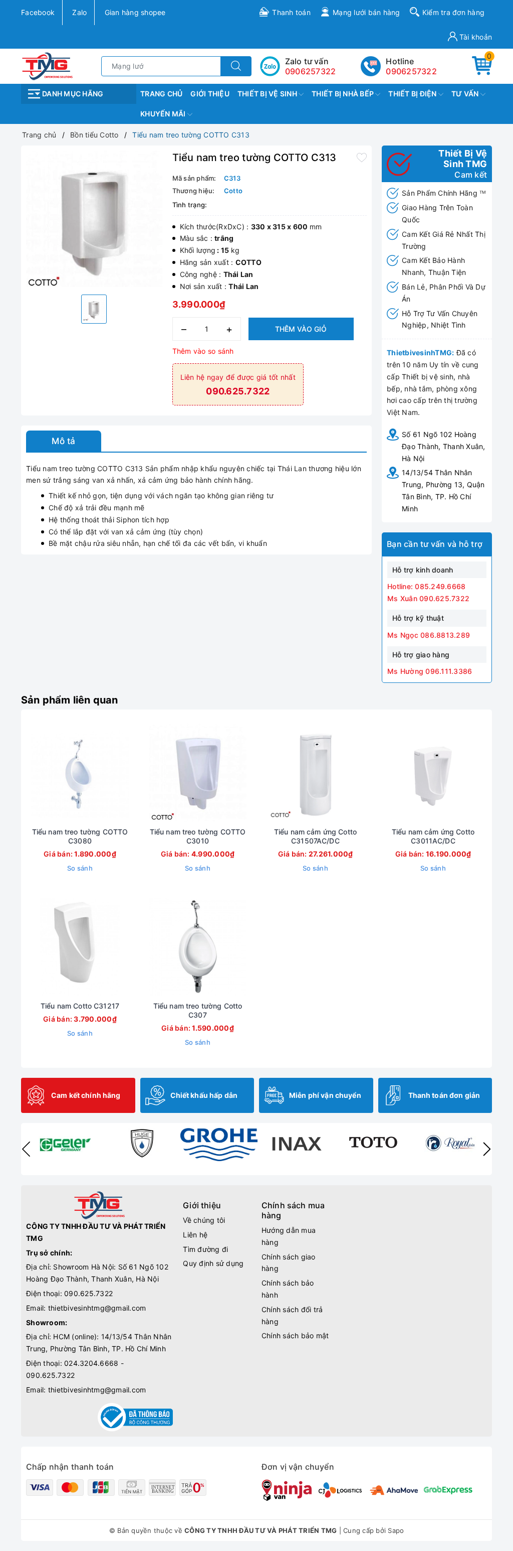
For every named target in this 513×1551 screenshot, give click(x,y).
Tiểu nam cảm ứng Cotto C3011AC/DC (433, 836)
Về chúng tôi (204, 1220)
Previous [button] (26, 1149)
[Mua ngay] (33, 772)
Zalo (79, 12)
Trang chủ (161, 93)
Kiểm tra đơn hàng (453, 12)
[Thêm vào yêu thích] (362, 157)
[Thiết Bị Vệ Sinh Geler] (64, 1143)
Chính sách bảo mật (295, 1335)
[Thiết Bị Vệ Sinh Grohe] (219, 1144)
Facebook (38, 12)
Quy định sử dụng (213, 1263)
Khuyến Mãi (163, 113)
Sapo (396, 1530)
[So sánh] (127, 772)
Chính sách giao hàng (289, 1262)
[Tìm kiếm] (235, 66)
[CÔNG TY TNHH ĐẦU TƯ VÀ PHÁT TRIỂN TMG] (47, 65)
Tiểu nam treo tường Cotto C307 (197, 1010)
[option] (94, 219)
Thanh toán (291, 12)
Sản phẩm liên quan (69, 700)
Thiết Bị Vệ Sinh (268, 93)
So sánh (80, 868)
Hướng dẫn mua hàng (289, 1236)
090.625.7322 (88, 1293)
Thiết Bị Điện (413, 93)
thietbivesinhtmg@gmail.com (97, 1308)
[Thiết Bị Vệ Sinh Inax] (296, 1143)
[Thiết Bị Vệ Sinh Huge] (141, 1143)
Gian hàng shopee (135, 12)
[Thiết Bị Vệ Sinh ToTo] (373, 1143)
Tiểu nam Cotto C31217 (80, 1006)
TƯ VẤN (465, 93)
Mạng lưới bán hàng (366, 12)
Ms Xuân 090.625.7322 (428, 598)
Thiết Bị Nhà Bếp (343, 93)
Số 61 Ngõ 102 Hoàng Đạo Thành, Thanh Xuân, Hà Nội (443, 446)
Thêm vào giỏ (301, 329)
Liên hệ (195, 1234)
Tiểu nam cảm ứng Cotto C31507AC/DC (315, 836)
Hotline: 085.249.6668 (426, 586)
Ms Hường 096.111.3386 (429, 671)
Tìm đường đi (205, 1249)
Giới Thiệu (209, 93)
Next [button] (486, 1149)
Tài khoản (474, 37)
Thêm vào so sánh (203, 351)
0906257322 (411, 71)
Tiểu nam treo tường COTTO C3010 (198, 836)
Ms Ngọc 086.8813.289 (428, 635)
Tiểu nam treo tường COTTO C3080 (80, 836)
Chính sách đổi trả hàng (292, 1315)
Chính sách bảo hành (288, 1289)
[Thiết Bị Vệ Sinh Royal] (450, 1143)
